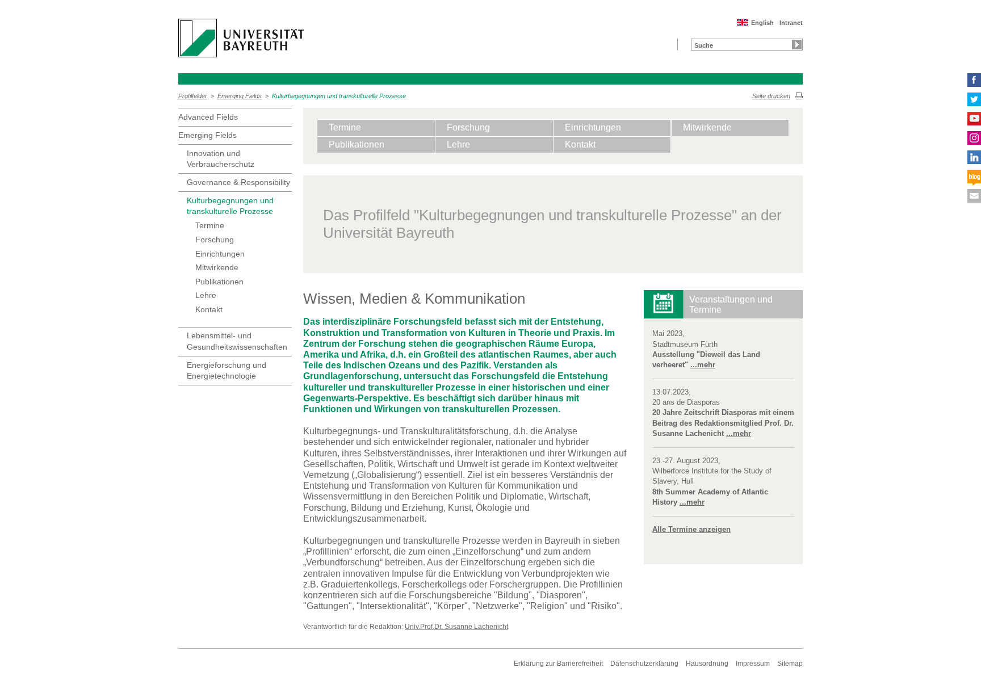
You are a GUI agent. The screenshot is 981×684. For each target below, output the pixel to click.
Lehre (205, 295)
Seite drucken (771, 96)
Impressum (753, 664)
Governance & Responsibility (238, 182)
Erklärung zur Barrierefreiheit (558, 664)
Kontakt (209, 309)
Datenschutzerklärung (644, 664)
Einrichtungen (220, 253)
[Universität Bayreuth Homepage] (241, 38)
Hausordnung (707, 664)
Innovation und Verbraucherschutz (220, 159)
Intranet (791, 22)
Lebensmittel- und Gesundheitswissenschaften (237, 341)
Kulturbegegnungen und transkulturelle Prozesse (339, 96)
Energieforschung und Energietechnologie (226, 370)
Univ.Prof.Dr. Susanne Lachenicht (456, 627)
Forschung (214, 239)
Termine (209, 225)
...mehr (702, 364)
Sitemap (790, 664)
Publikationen (219, 281)
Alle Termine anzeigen (691, 529)
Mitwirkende (216, 267)
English (762, 22)
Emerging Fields (239, 96)
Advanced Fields (208, 116)
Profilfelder (192, 96)
